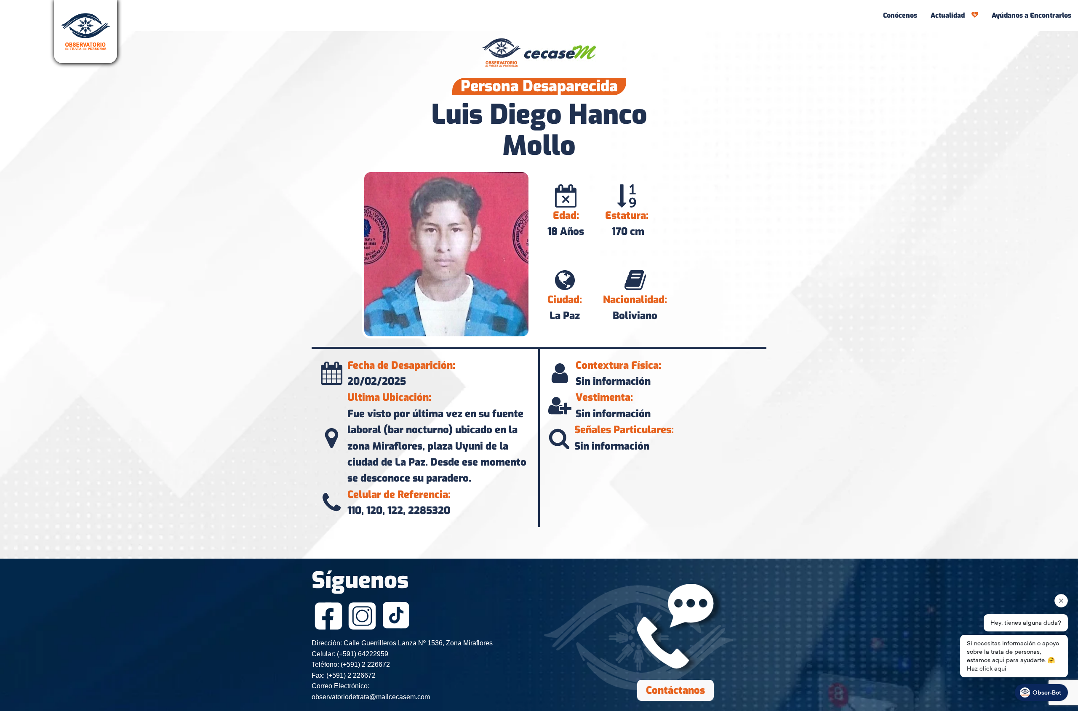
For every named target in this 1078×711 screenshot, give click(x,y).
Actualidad (948, 15)
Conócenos (900, 15)
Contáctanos (675, 690)
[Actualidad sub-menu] (976, 16)
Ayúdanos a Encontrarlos (1031, 15)
